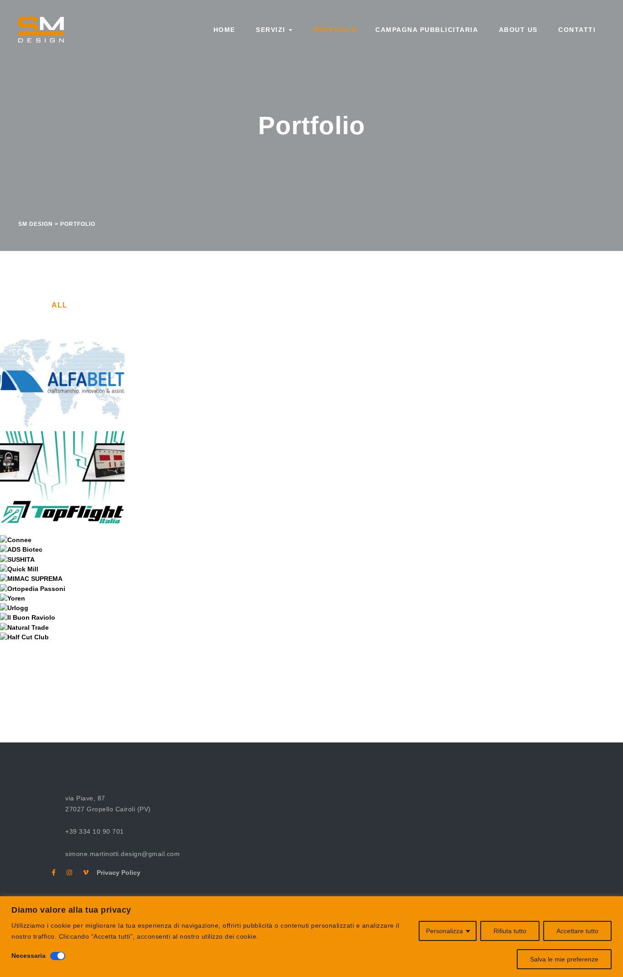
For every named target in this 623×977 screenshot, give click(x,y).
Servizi (271, 29)
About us (517, 29)
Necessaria (28, 955)
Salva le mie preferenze (564, 959)
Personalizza (444, 931)
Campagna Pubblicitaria (426, 29)
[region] (311, 936)
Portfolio (334, 29)
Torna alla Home (303, 684)
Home (223, 29)
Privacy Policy (115, 872)
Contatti (576, 29)
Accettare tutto (577, 931)
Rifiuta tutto (509, 931)
